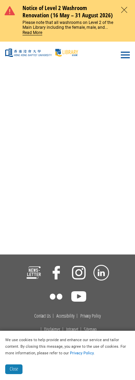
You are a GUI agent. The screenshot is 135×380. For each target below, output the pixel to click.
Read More (32, 32)
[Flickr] (56, 297)
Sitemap (90, 329)
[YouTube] (79, 297)
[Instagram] (79, 273)
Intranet (72, 329)
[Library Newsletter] (34, 273)
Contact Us (42, 316)
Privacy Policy (90, 316)
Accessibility (65, 316)
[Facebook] (56, 273)
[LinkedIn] (101, 273)
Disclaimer (52, 329)
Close (14, 368)
